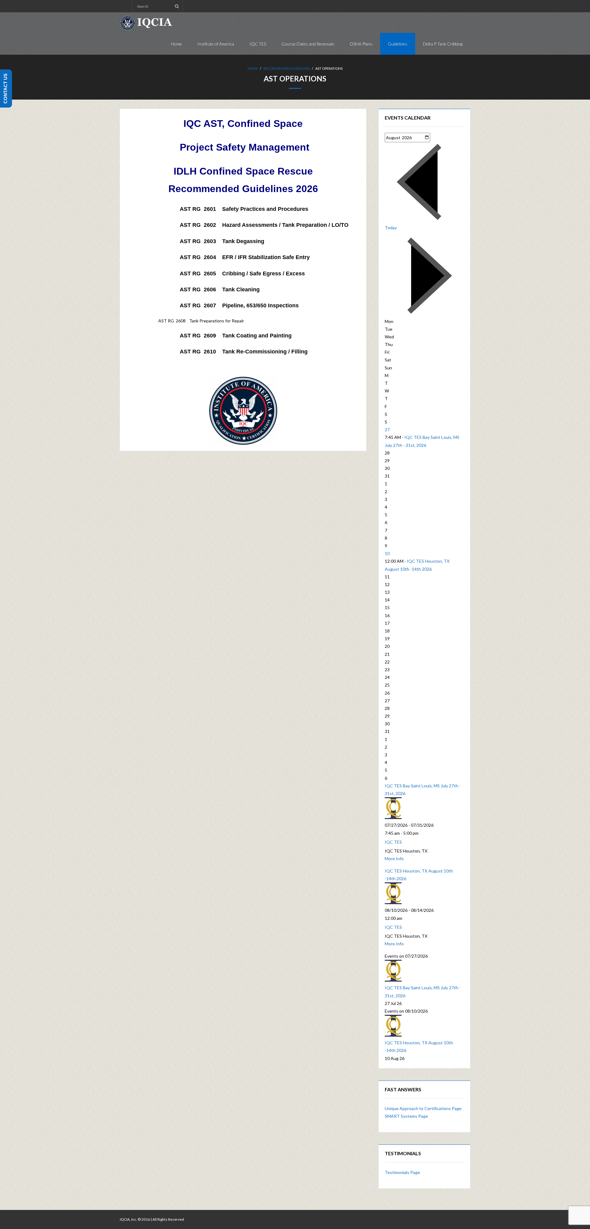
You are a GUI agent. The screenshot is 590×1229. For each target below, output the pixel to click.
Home (253, 68)
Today (391, 227)
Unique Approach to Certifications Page (423, 1108)
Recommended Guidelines (286, 68)
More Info (394, 858)
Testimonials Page (402, 1172)
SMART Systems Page (406, 1116)
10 (387, 553)
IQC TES (393, 842)
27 (387, 429)
